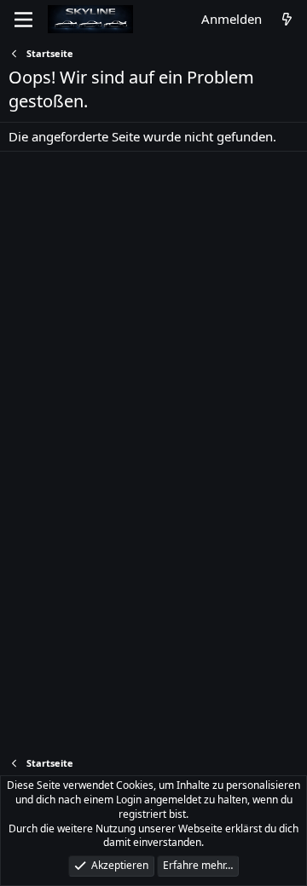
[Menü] (23, 19)
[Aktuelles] (287, 19)
